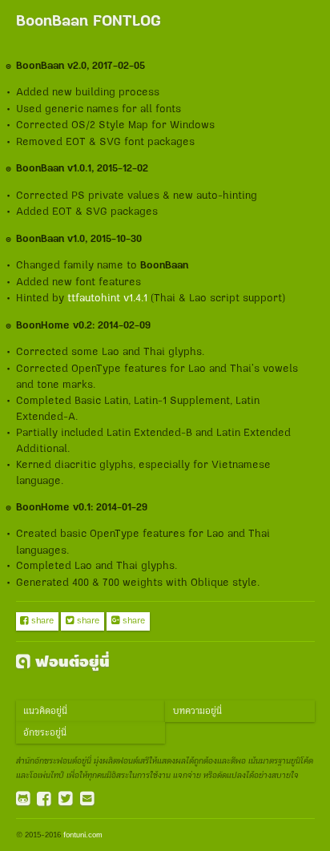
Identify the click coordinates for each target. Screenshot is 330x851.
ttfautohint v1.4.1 (107, 298)
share (37, 621)
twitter (65, 799)
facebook (44, 799)
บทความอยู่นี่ (197, 711)
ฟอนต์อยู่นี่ (63, 662)
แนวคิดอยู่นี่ (45, 711)
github (23, 799)
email (87, 799)
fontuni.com (83, 835)
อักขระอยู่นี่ (44, 733)
